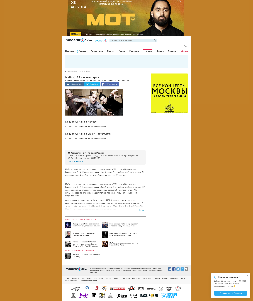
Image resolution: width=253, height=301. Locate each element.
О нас (67, 278)
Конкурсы (126, 278)
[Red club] (178, 288)
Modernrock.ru (78, 40)
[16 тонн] (76, 288)
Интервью (147, 278)
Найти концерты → (77, 161)
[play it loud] (169, 288)
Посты (110, 51)
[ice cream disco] (104, 288)
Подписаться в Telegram (231, 293)
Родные (172, 51)
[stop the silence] (161, 288)
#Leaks (184, 51)
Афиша (82, 51)
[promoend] (141, 288)
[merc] (151, 288)
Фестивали (98, 278)
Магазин (148, 51)
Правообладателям (89, 280)
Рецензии (134, 51)
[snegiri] (131, 288)
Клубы (164, 278)
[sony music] (96, 288)
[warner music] (87, 288)
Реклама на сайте (177, 278)
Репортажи (97, 51)
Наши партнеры (71, 280)
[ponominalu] (117, 288)
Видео (160, 51)
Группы (157, 278)
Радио (121, 51)
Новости (69, 51)
